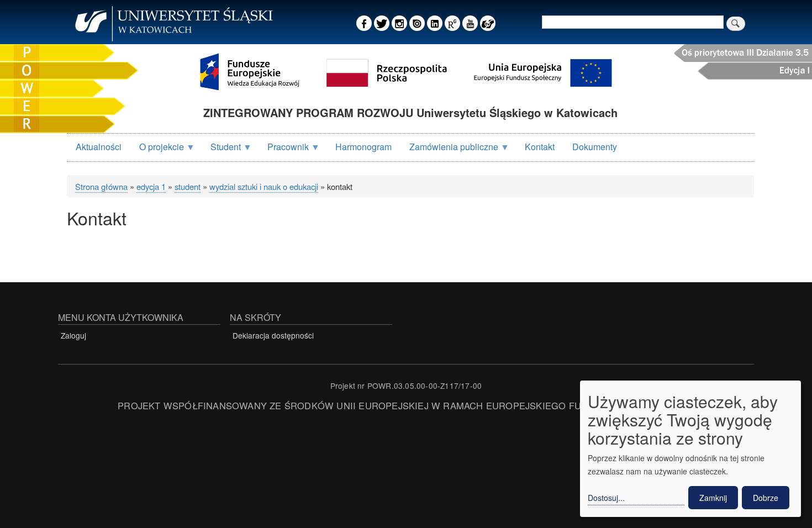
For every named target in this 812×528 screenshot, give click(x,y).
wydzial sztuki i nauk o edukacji (263, 186)
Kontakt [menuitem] (540, 146)
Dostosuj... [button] (606, 497)
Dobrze (765, 497)
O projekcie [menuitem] (157, 150)
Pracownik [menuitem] (284, 150)
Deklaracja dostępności (273, 335)
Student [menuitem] (221, 150)
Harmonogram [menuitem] (363, 146)
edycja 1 (151, 186)
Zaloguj (73, 335)
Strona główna (101, 186)
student (188, 186)
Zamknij (713, 497)
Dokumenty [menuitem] (594, 146)
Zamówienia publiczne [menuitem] (449, 150)
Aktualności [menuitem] (99, 146)
